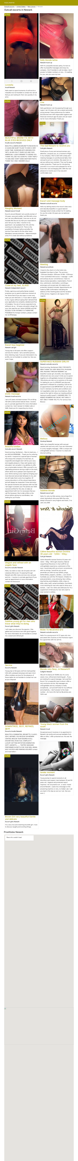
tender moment (47, 772)
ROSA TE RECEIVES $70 (51, 630)
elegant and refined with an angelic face (18, 563)
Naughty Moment (13, 208)
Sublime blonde (47, 490)
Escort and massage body (52, 201)
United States (21, 6)
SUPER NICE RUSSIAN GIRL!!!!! (54, 361)
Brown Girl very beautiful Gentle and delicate (20, 817)
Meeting (44, 264)
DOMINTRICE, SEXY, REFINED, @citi (19, 727)
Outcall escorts (9, 6)
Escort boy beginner (14, 345)
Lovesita (9, 85)
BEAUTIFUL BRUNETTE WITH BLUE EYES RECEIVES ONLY (19, 139)
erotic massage (12, 394)
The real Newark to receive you (55, 146)
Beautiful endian (12, 446)
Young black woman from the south (54, 725)
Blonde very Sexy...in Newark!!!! (55, 669)
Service (8, 665)
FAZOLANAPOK (9, 3)
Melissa (43, 438)
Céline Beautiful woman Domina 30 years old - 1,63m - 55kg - (55, 552)
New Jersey (32, 6)
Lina (42, 102)
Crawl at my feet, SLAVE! (17, 285)
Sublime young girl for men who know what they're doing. (20, 622)
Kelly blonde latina (48, 60)
